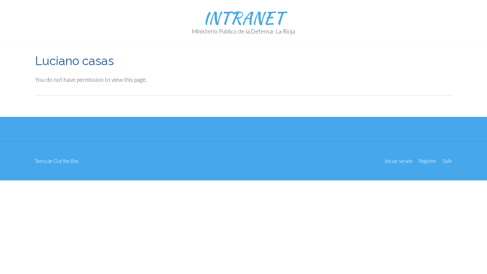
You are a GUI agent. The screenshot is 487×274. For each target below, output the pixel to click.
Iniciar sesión (398, 161)
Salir (447, 161)
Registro (427, 161)
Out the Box (66, 161)
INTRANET (243, 17)
